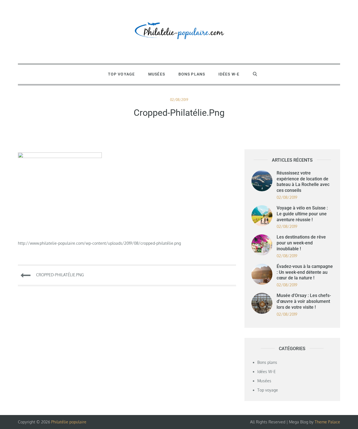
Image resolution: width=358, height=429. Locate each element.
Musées (156, 74)
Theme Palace (327, 421)
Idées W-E (228, 74)
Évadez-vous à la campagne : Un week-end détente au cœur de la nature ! (305, 272)
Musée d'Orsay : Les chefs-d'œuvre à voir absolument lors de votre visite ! (304, 301)
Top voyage (121, 74)
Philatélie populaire (68, 421)
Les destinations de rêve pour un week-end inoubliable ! (301, 242)
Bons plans (191, 74)
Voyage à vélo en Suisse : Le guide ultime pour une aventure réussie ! (302, 213)
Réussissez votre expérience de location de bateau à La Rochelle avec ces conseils (303, 181)
